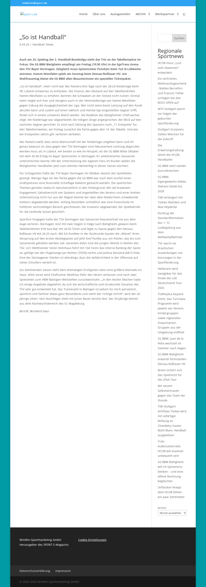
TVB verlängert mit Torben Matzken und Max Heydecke (172, 202)
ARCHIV (141, 14)
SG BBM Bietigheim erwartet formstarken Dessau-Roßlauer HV (172, 359)
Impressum (63, 571)
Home (83, 14)
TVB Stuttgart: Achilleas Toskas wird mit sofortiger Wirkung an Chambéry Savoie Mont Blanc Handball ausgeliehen (172, 420)
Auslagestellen (120, 14)
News (50, 44)
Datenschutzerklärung (35, 571)
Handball (38, 44)
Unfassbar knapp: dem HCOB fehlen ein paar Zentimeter (171, 492)
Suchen (179, 38)
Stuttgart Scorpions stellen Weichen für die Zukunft (171, 134)
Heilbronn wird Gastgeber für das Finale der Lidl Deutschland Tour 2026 (170, 278)
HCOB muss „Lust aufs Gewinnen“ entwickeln (169, 67)
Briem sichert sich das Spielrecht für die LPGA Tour (170, 375)
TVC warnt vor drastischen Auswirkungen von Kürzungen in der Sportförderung (170, 252)
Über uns (99, 14)
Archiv (162, 508)
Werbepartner (164, 14)
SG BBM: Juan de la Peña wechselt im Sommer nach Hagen (172, 343)
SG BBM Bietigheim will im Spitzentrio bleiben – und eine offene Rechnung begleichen (171, 471)
